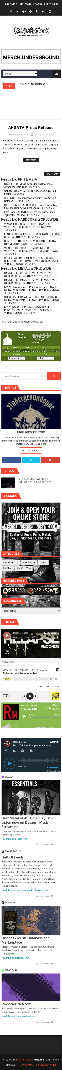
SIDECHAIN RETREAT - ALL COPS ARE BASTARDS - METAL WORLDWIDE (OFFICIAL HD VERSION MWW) (32, 298)
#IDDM (43, 562)
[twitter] (17, 12)
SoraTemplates (24, 1059)
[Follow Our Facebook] (11, 460)
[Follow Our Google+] (50, 460)
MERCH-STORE (42, 1059)
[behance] (43, 12)
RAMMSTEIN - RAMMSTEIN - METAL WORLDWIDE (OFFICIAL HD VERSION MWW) (31, 281)
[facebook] (11, 12)
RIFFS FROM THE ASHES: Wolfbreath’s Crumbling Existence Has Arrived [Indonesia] (30, 206)
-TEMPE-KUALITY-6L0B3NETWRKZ (37, 1064)
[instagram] (50, 12)
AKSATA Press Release (31, 127)
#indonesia (24, 568)
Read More (31, 160)
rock (10, 86)
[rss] (37, 12)
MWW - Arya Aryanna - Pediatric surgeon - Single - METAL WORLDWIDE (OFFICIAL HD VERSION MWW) (31, 288)
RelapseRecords (7, 665)
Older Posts (52, 174)
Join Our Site (32, 450)
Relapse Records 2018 (25, 665)
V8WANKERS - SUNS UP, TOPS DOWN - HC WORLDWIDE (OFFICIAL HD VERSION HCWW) (27, 225)
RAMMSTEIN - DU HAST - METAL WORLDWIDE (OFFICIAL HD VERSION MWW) (29, 274)
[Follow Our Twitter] (31, 460)
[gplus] (24, 12)
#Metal (7, 568)
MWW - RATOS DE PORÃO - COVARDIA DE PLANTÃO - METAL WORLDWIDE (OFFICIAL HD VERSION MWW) (29, 310)
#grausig (29, 562)
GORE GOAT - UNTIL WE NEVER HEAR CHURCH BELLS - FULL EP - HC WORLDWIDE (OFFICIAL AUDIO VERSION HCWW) (31, 261)
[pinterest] (30, 12)
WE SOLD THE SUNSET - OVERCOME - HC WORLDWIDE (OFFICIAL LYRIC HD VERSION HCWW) (31, 249)
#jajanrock (11, 562)
